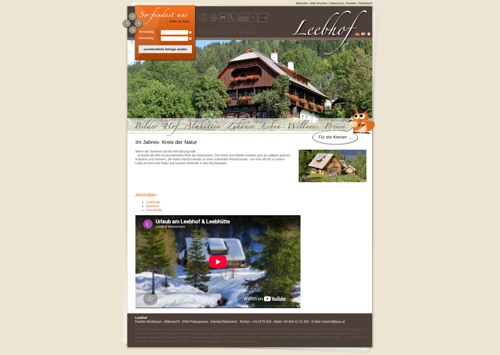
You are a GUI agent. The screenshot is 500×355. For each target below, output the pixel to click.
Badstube (152, 206)
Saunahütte (154, 210)
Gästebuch (365, 3)
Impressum (337, 3)
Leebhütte (153, 202)
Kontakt (351, 3)
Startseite (302, 3)
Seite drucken (318, 3)
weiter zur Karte (180, 21)
